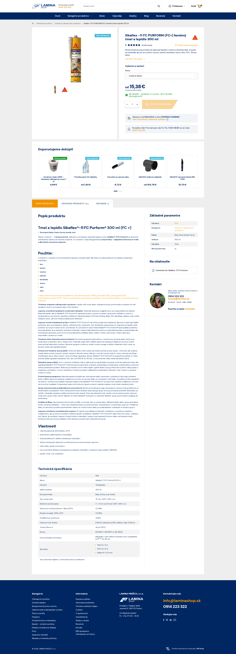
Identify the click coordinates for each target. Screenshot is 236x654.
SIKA (176, 223)
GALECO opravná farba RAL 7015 (182, 178)
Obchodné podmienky (85, 602)
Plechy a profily (38, 613)
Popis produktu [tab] (45, 203)
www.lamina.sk (82, 617)
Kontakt (79, 627)
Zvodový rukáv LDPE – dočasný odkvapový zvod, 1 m (53, 179)
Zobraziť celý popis (134, 59)
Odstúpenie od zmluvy (85, 634)
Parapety (36, 617)
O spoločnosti (82, 613)
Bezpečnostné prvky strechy (44, 606)
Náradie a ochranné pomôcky (44, 638)
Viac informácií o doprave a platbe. (149, 119)
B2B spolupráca (82, 631)
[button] (161, 76)
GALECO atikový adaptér (150, 177)
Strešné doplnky (39, 602)
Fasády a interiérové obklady (44, 627)
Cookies (79, 610)
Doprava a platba (83, 599)
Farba (127, 71)
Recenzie (80, 624)
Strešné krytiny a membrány (44, 620)
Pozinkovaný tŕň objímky (85, 177)
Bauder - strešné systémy (43, 624)
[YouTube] (174, 619)
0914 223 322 (64, 7)
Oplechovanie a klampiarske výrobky (47, 610)
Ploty (34, 631)
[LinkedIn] (171, 619)
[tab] (75, 204)
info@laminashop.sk (182, 600)
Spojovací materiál (40, 635)
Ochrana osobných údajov (87, 606)
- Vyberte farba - (135, 76)
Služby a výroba (82, 620)
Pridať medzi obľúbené (188, 45)
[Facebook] (163, 619)
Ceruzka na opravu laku (118, 177)
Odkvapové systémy (41, 599)
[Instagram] (167, 619)
